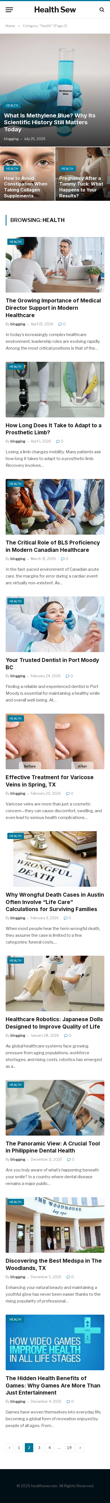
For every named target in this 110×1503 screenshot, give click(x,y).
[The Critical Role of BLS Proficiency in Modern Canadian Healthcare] (55, 507)
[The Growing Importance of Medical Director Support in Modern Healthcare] (55, 265)
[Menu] (9, 9)
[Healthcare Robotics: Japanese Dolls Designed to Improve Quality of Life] (55, 983)
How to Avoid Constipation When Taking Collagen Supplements (25, 187)
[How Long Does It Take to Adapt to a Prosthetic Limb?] (55, 389)
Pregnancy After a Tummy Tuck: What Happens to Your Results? (81, 187)
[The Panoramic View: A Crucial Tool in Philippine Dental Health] (55, 1108)
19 (69, 1447)
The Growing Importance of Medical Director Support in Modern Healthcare (53, 308)
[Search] (101, 9)
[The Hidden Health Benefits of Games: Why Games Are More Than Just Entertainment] (55, 1342)
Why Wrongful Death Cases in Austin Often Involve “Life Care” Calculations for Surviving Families (55, 902)
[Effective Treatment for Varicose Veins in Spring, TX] (55, 741)
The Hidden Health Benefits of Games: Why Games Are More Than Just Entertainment (53, 1385)
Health (16, 241)
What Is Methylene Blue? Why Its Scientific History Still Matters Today (50, 122)
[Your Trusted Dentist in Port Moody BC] (55, 624)
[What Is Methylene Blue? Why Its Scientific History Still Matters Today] (55, 90)
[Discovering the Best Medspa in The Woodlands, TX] (55, 1225)
